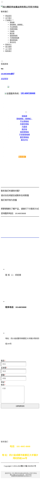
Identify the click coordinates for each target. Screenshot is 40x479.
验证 (3, 382)
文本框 (4, 368)
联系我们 (4, 12)
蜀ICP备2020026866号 (17, 474)
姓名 (3, 385)
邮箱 (3, 375)
